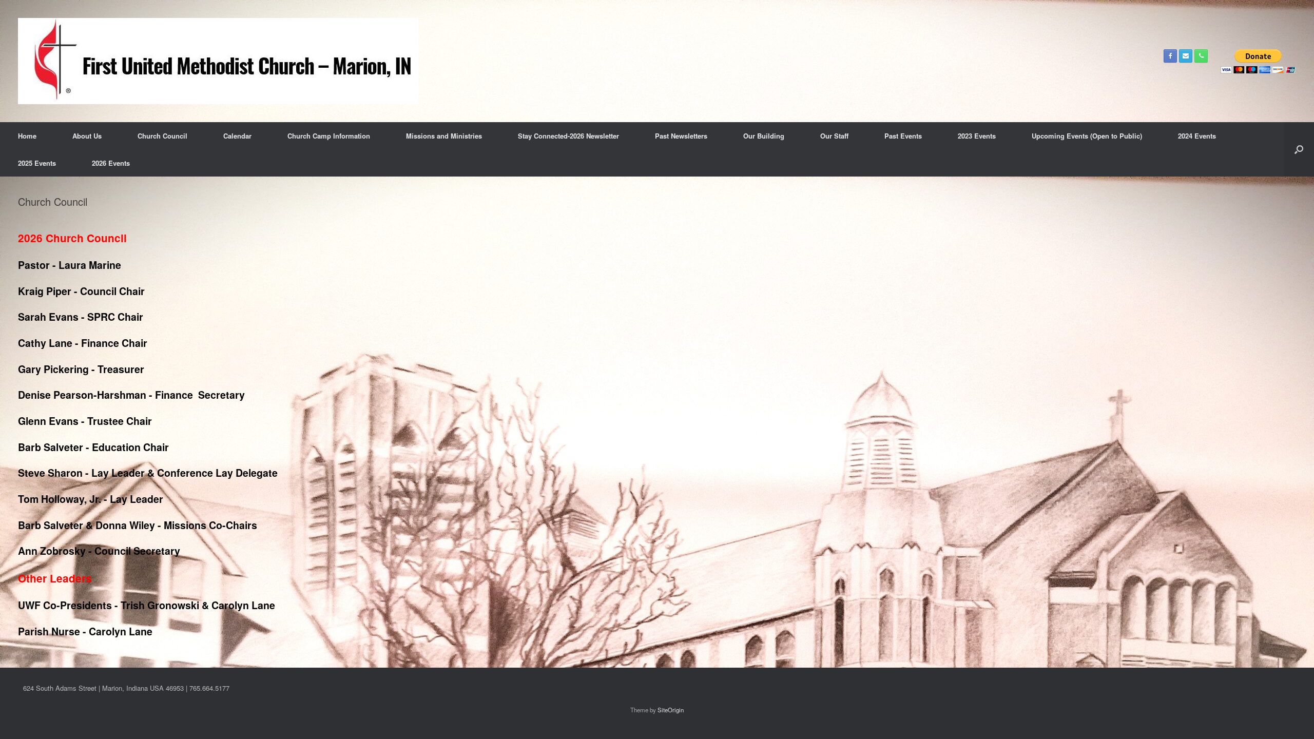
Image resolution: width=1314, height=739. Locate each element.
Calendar (237, 136)
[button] (1299, 149)
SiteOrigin (671, 710)
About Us (87, 136)
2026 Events (111, 163)
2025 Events (37, 163)
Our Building (763, 136)
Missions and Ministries (444, 136)
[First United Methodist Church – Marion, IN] (218, 61)
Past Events (903, 136)
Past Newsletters (681, 136)
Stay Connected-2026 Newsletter (568, 136)
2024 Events (1197, 136)
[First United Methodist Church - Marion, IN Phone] (1201, 56)
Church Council (162, 136)
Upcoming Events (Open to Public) (1087, 136)
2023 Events (977, 136)
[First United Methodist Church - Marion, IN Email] (1185, 56)
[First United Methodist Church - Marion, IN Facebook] (1170, 56)
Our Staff (834, 136)
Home (27, 136)
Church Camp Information (328, 136)
